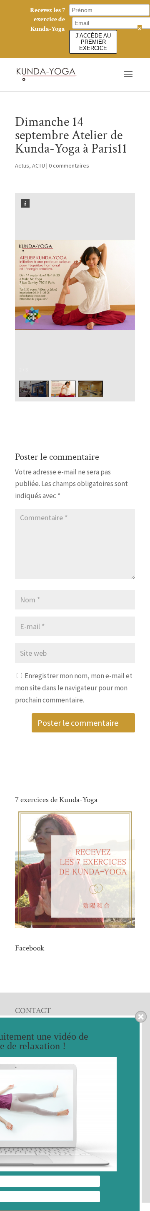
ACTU (38, 165)
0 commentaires (69, 165)
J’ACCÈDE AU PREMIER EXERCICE (93, 42)
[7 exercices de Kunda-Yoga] (75, 925)
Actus (22, 165)
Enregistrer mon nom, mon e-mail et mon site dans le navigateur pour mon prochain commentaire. (73, 688)
